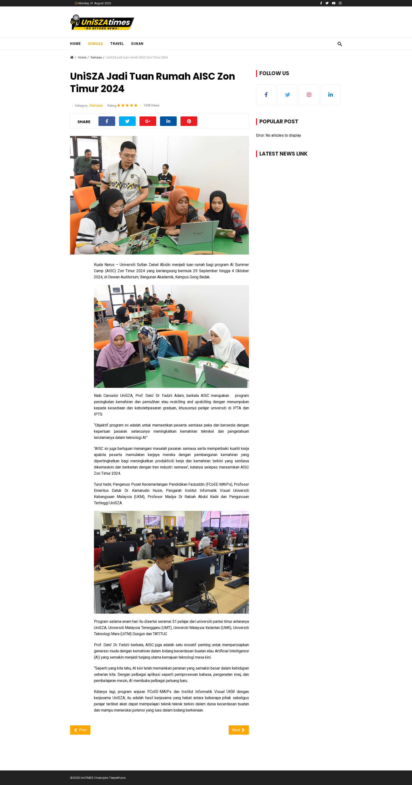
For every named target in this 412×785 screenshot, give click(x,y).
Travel (117, 44)
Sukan (137, 44)
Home (75, 44)
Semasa (95, 44)
